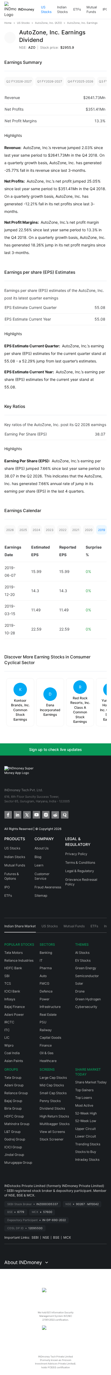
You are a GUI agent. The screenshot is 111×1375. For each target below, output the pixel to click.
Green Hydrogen (88, 999)
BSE (56, 1237)
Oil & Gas (46, 1053)
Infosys (9, 999)
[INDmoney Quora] (64, 814)
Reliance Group (16, 1093)
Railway (46, 1030)
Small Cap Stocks (53, 1093)
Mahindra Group (16, 1124)
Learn (38, 865)
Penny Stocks (50, 1101)
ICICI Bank (12, 991)
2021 (75, 530)
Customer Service (42, 876)
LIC (6, 1038)
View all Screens (52, 1132)
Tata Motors (13, 953)
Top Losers (83, 1098)
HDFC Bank (13, 968)
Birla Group (13, 1108)
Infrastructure (50, 1007)
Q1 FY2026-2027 (49, 81)
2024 (36, 530)
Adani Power (14, 1015)
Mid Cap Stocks (52, 1085)
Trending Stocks (87, 1144)
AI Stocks (82, 953)
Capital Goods (50, 1038)
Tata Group (12, 1078)
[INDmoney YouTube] (36, 814)
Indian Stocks (62, 9)
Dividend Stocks (52, 1108)
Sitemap (40, 895)
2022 (63, 530)
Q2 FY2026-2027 (19, 81)
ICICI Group (13, 1147)
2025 (23, 530)
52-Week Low (85, 1121)
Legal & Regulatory (79, 871)
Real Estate (48, 1015)
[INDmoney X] (26, 814)
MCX (67, 1237)
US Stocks (46, 9)
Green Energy (85, 968)
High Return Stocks (54, 1116)
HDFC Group (14, 1116)
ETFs (77, 9)
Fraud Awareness (47, 887)
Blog (37, 857)
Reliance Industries (18, 960)
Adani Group (13, 1085)
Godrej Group (14, 1139)
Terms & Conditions (80, 862)
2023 (49, 530)
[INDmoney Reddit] (54, 814)
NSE (46, 1237)
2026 (10, 530)
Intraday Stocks (87, 1160)
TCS (7, 983)
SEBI (35, 1237)
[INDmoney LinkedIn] (17, 814)
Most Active (84, 1105)
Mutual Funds (91, 9)
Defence (46, 991)
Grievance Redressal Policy (81, 882)
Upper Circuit (85, 1129)
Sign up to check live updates (55, 749)
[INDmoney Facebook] (7, 814)
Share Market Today (91, 1082)
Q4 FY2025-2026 (80, 81)
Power (45, 999)
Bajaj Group (13, 1101)
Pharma (46, 968)
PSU (43, 1022)
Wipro (8, 1045)
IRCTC (9, 1022)
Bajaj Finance (14, 1007)
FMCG (44, 983)
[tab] (20, 928)
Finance (46, 1045)
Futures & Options (11, 876)
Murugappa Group (18, 1162)
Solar (79, 983)
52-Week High (86, 1113)
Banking (46, 953)
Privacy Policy (76, 854)
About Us (41, 848)
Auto (43, 976)
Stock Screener (52, 1139)
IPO (105, 9)
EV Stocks (83, 960)
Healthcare (48, 1061)
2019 (101, 530)
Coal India (12, 1053)
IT (41, 960)
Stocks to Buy (85, 1152)
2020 (88, 530)
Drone (80, 991)
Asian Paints (13, 1061)
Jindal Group (14, 1155)
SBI (6, 976)
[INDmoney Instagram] (45, 814)
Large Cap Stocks (53, 1078)
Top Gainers (84, 1090)
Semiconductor (87, 976)
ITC (7, 1030)
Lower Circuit (85, 1136)
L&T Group (12, 1132)
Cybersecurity (86, 1007)
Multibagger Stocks (55, 1124)
